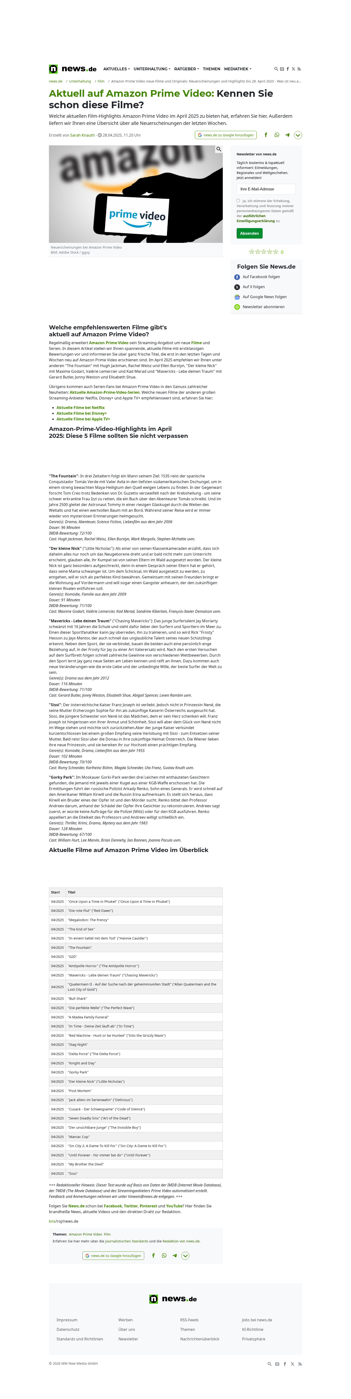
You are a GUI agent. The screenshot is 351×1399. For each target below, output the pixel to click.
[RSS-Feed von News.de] (299, 68)
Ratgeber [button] (185, 69)
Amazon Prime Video (85, 1234)
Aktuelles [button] (115, 69)
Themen (211, 69)
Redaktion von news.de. (182, 1241)
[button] (226, 135)
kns (52, 1221)
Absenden (249, 233)
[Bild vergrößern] (219, 149)
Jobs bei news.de (257, 1319)
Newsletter (128, 1339)
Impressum (67, 1319)
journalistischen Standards (126, 1241)
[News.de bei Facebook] (288, 68)
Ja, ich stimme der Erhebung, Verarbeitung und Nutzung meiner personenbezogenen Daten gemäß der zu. (265, 211)
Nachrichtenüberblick (199, 1339)
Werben (125, 1319)
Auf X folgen (253, 286)
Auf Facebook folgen (261, 276)
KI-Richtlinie (252, 1329)
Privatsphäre (253, 1339)
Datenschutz (68, 1329)
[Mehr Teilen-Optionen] (298, 135)
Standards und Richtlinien (80, 1339)
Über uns (126, 1329)
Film (107, 1234)
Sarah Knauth (82, 135)
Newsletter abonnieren (263, 306)
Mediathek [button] (237, 69)
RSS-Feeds (189, 1319)
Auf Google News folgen (264, 296)
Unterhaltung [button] (151, 69)
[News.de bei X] (293, 68)
